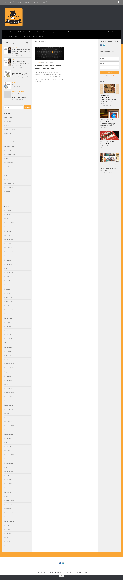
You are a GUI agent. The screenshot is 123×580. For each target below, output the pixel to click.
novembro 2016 (9, 463)
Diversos (38, 63)
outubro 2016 (9, 467)
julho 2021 (8, 322)
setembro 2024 (9, 239)
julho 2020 (8, 351)
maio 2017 (8, 442)
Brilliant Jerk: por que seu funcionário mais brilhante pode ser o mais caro (21, 63)
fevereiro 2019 (9, 392)
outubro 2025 (9, 227)
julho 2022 (8, 281)
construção (66, 32)
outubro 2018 (9, 405)
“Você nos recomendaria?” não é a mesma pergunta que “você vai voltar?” (21, 51)
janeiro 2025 (8, 235)
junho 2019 (8, 380)
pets (103, 32)
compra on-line (9, 146)
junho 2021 (8, 326)
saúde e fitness (111, 32)
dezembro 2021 (9, 310)
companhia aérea (10, 138)
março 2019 (8, 388)
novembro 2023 (9, 252)
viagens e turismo (37, 36)
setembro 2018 (9, 409)
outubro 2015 (9, 517)
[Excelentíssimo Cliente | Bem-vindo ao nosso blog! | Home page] (14, 17)
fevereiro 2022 (9, 301)
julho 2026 (8, 210)
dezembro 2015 (9, 508)
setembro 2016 (9, 471)
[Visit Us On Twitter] (104, 45)
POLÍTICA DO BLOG (41, 572)
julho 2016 (8, 479)
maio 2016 (8, 488)
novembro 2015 (9, 513)
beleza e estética (34, 32)
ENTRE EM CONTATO (81, 572)
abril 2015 (8, 542)
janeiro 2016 (8, 504)
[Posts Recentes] (7, 43)
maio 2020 (8, 355)
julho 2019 (8, 376)
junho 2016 (8, 484)
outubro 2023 (9, 256)
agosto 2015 (8, 525)
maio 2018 (8, 417)
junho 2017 (8, 438)
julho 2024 (8, 243)
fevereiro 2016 (9, 500)
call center (45, 32)
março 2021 (8, 339)
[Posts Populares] (13, 43)
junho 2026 (8, 214)
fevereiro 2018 (9, 426)
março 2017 (8, 450)
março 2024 (8, 247)
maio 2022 (8, 289)
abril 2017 (8, 446)
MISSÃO (12, 2)
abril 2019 (8, 384)
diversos (74, 32)
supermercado (8, 36)
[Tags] (27, 43)
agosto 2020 (8, 347)
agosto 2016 (8, 475)
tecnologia (18, 36)
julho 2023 (8, 260)
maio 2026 (8, 218)
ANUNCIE (68, 572)
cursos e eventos (10, 154)
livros (6, 175)
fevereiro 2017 (9, 455)
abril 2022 (8, 293)
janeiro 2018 (8, 430)
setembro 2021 (9, 318)
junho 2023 (8, 264)
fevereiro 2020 (9, 363)
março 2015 (8, 546)
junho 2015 (8, 533)
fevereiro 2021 (9, 343)
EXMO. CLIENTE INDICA (25, 2)
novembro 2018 (9, 401)
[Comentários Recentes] (20, 43)
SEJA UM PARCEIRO (56, 572)
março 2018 (8, 421)
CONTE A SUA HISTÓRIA (41, 2)
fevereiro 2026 (9, 223)
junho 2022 (8, 285)
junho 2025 (8, 231)
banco (25, 32)
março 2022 (8, 297)
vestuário (27, 36)
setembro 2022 (9, 272)
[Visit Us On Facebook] (101, 45)
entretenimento (94, 32)
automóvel (17, 32)
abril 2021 (8, 334)
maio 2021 (8, 330)
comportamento (55, 32)
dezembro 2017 (9, 434)
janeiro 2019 (8, 397)
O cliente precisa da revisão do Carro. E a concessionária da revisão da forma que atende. (20, 75)
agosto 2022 (8, 276)
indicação (7, 171)
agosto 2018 (8, 413)
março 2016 (8, 496)
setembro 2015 (9, 521)
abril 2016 (8, 492)
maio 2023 (8, 268)
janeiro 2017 (8, 459)
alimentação (8, 32)
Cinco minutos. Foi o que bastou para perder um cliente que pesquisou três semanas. (21, 96)
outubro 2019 (9, 368)
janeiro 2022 (8, 305)
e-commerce (83, 32)
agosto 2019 (8, 372)
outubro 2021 (9, 314)
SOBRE (5, 2)
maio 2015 (8, 537)
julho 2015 (8, 529)
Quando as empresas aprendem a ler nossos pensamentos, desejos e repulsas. (109, 101)
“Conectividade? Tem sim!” (19, 85)
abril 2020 (8, 359)
